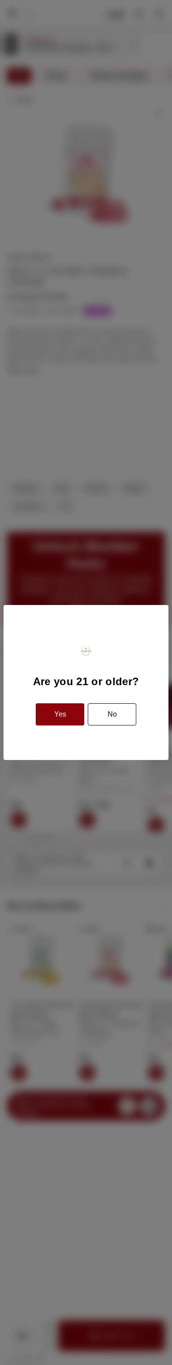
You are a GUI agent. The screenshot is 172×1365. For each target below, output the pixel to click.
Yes (60, 714)
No (112, 714)
